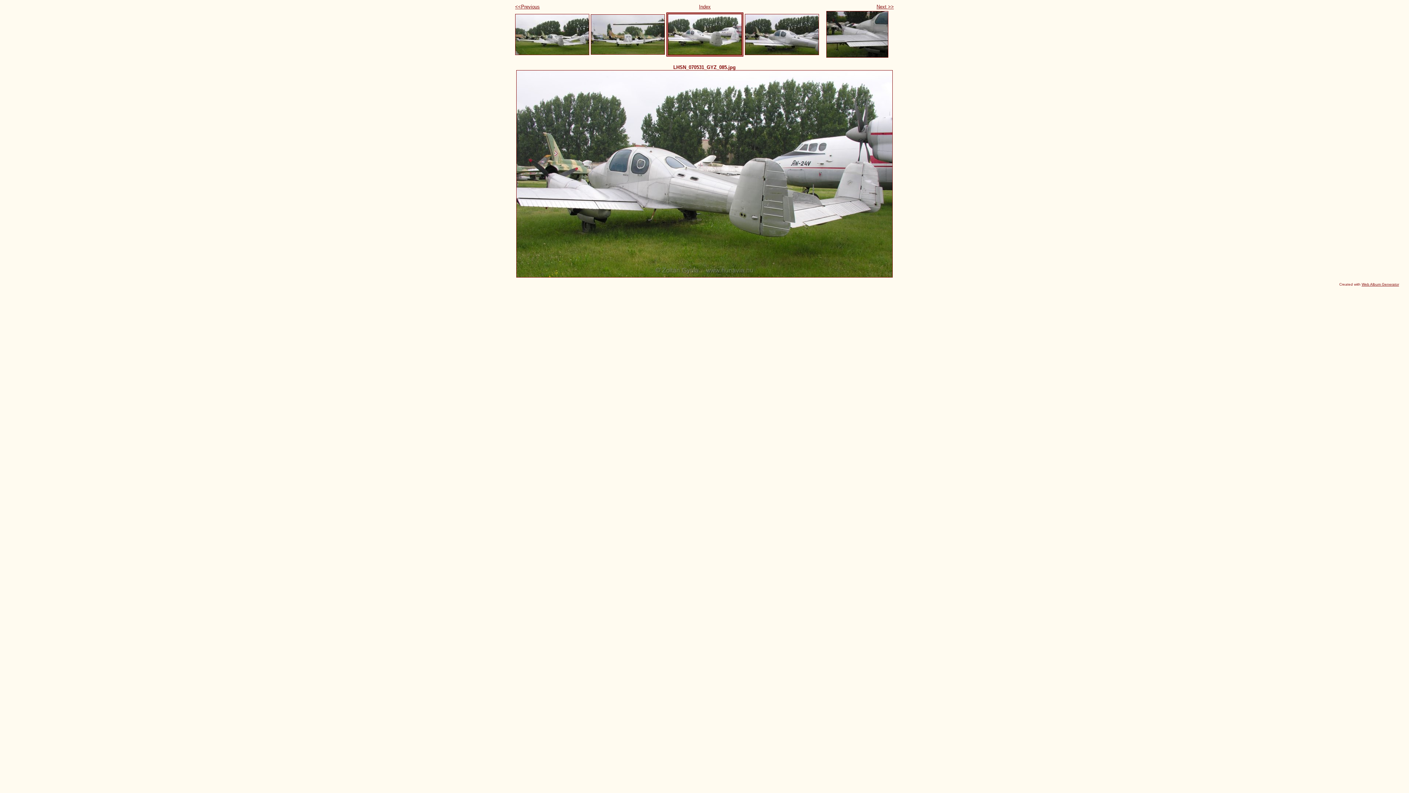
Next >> (885, 7)
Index (705, 7)
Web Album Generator (1380, 284)
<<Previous (527, 7)
